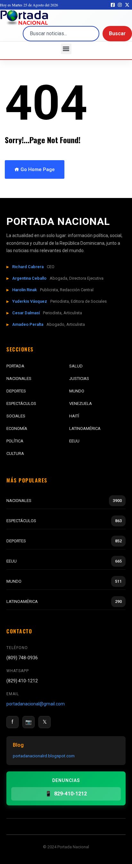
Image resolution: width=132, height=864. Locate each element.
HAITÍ (74, 416)
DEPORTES (16, 391)
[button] (66, 49)
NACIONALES (18, 378)
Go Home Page (37, 169)
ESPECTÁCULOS (21, 403)
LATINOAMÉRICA (85, 428)
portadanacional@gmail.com (35, 703)
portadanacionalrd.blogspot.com (44, 755)
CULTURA (15, 453)
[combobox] (61, 33)
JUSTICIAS (79, 378)
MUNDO (76, 391)
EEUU (74, 441)
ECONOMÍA (16, 428)
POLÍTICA (14, 441)
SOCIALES (15, 416)
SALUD (76, 366)
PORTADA (15, 366)
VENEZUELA (80, 403)
